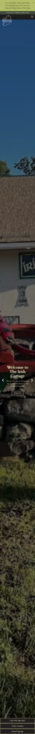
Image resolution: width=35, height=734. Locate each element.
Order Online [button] (17, 726)
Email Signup (17, 731)
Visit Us (17, 393)
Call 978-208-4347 (17, 720)
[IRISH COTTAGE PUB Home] (7, 20)
